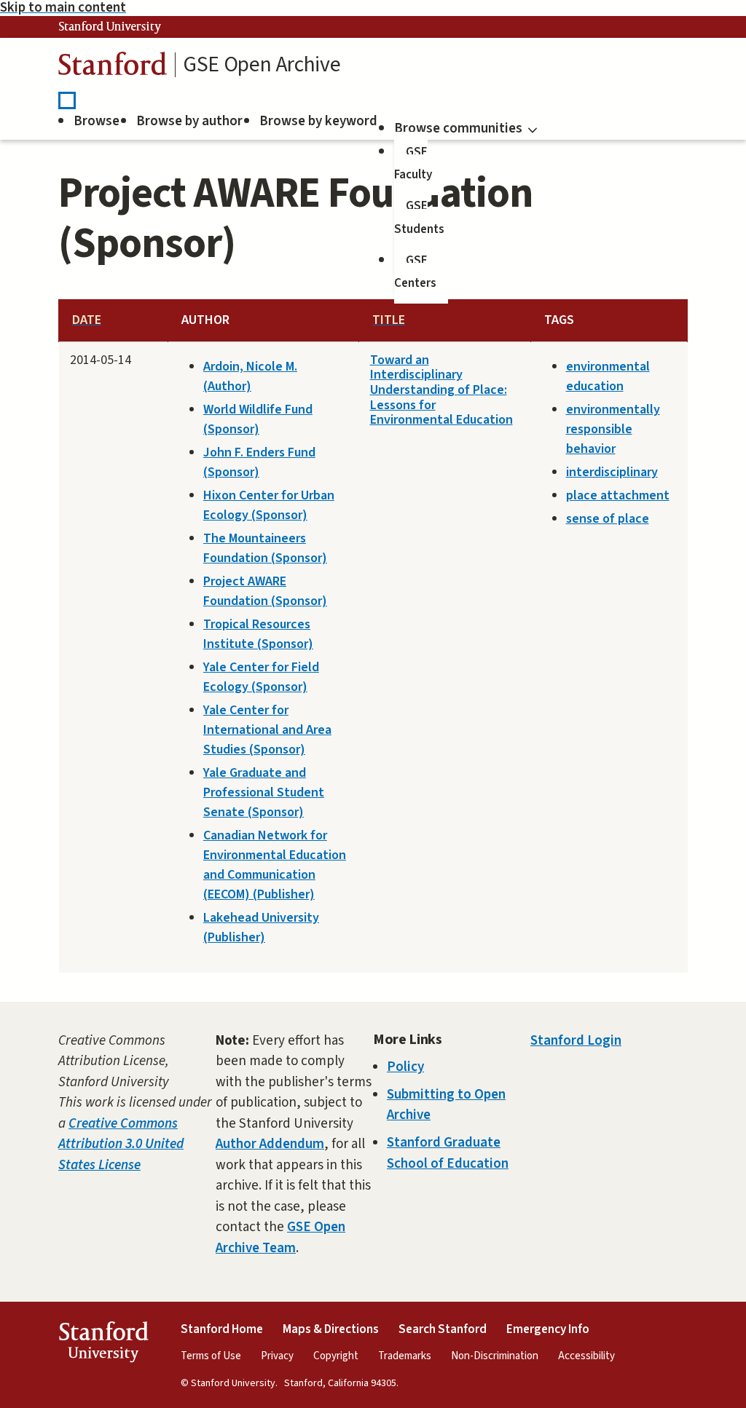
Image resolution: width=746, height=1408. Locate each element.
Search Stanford (442, 1329)
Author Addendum (270, 1144)
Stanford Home (222, 1329)
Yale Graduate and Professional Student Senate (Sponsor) (263, 792)
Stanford (113, 67)
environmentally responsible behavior (613, 429)
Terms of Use (211, 1356)
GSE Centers (415, 272)
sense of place (607, 519)
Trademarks (404, 1356)
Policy (405, 1067)
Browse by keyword (318, 121)
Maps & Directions (331, 1329)
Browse (96, 121)
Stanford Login (575, 1041)
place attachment (618, 495)
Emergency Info (547, 1329)
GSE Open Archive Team (280, 1237)
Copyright (335, 1356)
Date (86, 320)
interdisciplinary (612, 472)
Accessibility (586, 1356)
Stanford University (110, 27)
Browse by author (189, 121)
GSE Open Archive (261, 64)
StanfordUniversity (103, 1344)
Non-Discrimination (494, 1356)
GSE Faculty (413, 163)
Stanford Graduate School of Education (448, 1153)
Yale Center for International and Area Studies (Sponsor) (267, 730)
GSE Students (419, 217)
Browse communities (458, 128)
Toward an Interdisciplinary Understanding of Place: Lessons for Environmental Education (441, 390)
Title (388, 320)
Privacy (277, 1356)
